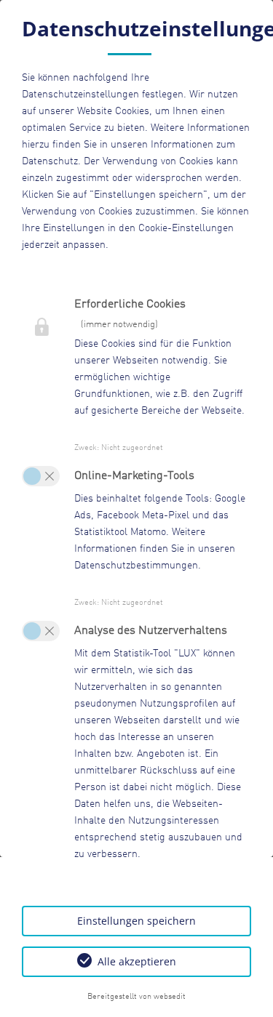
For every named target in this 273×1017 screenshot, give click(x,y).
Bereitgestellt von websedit (136, 996)
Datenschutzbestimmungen (136, 565)
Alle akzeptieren (137, 961)
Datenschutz (50, 161)
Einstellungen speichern (136, 921)
